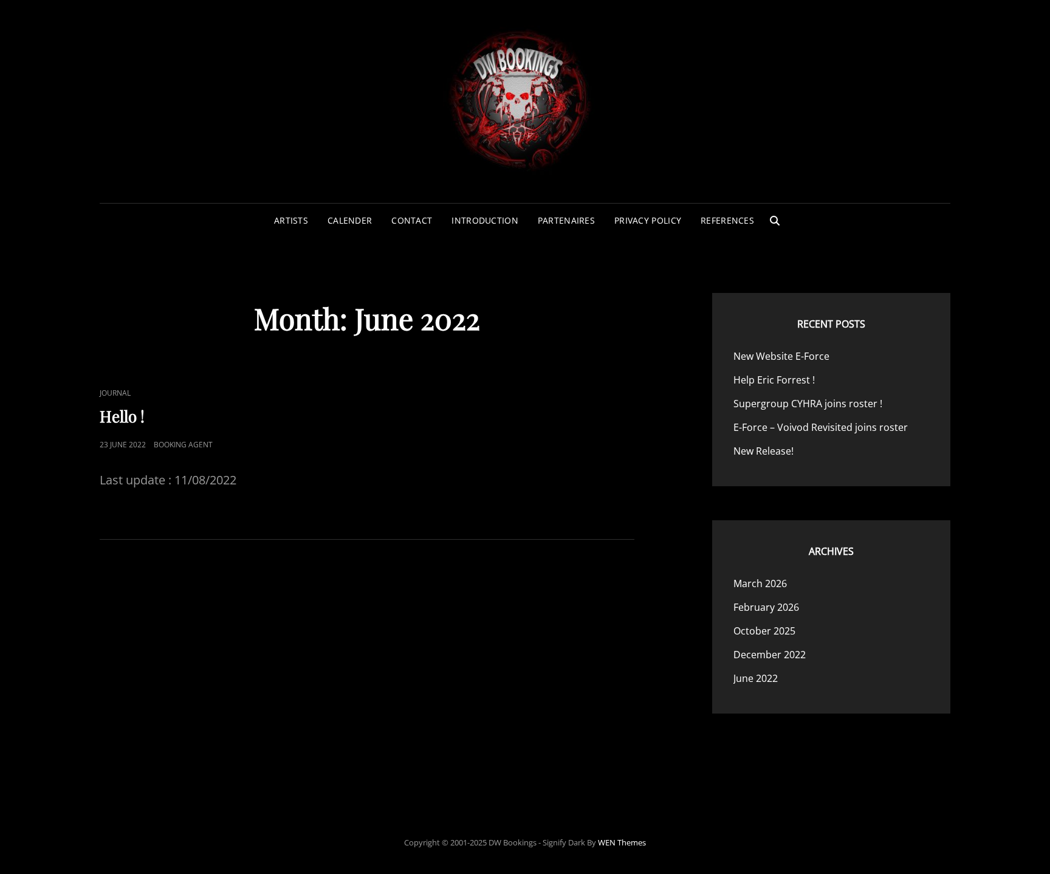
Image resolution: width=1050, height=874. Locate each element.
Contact (411, 220)
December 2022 (769, 654)
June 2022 (755, 678)
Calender (350, 220)
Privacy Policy (647, 220)
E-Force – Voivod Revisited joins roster (820, 427)
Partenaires (566, 220)
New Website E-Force (781, 356)
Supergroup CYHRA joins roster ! (807, 403)
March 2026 (760, 583)
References (727, 220)
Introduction (484, 220)
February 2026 (766, 607)
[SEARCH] (775, 221)
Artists (291, 220)
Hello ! (122, 416)
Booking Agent (183, 444)
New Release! (763, 451)
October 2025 (764, 631)
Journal (115, 393)
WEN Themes (622, 842)
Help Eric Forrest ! (774, 380)
